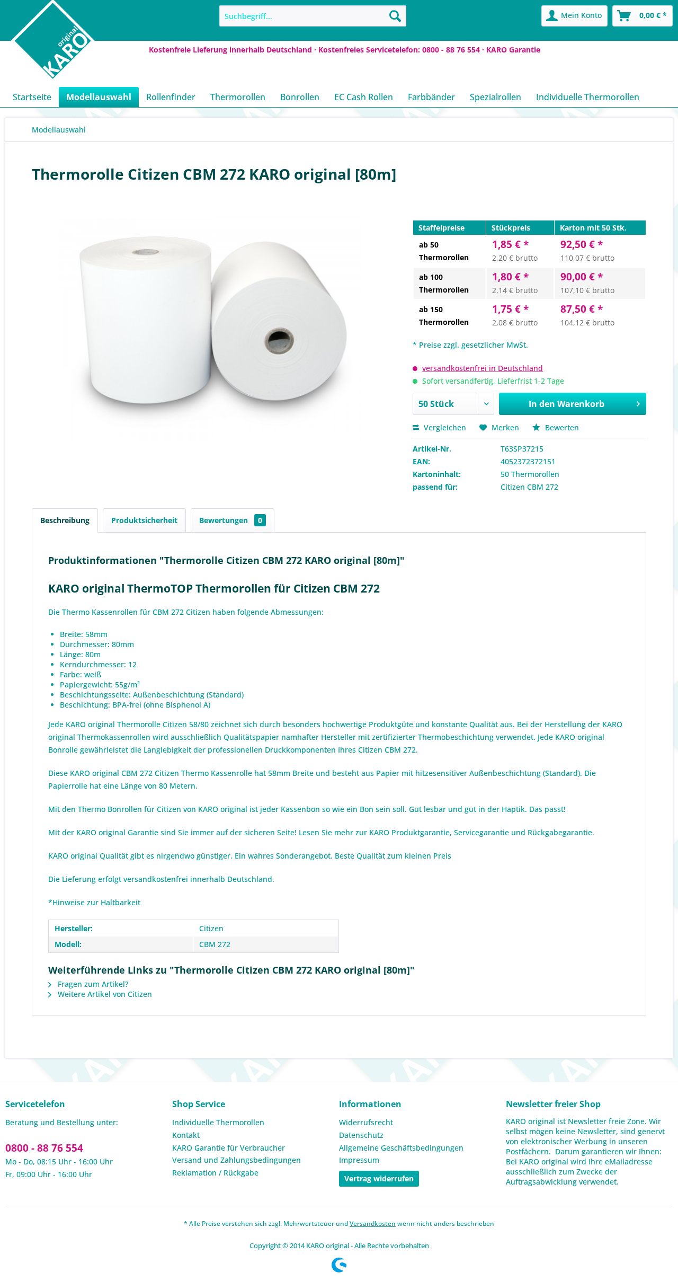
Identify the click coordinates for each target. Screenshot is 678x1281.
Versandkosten (373, 1223)
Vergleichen (444, 427)
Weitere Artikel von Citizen (104, 994)
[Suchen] (395, 15)
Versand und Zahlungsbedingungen (236, 1160)
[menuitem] (312, 15)
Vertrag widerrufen (379, 1178)
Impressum (359, 1160)
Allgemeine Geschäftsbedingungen (401, 1148)
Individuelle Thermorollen (218, 1122)
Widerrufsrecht (366, 1122)
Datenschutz (361, 1135)
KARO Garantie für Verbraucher (228, 1148)
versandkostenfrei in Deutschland (482, 368)
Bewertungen (230, 520)
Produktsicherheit (144, 520)
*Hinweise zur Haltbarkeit (94, 902)
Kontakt (186, 1135)
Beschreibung (65, 520)
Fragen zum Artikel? (92, 984)
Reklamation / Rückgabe (215, 1173)
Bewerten (561, 427)
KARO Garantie (513, 50)
